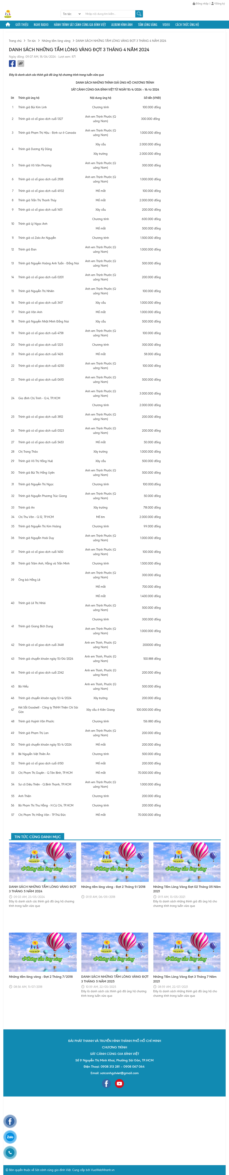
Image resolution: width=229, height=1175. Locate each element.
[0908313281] (10, 1152)
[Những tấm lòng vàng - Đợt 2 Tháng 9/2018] (115, 862)
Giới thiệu (21, 24)
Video (166, 24)
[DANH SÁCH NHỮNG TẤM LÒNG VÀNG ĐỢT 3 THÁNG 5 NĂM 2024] (43, 862)
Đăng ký (220, 3)
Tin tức (32, 40)
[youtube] (119, 1083)
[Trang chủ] (7, 25)
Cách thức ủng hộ (187, 24)
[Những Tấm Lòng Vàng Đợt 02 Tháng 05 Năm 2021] (187, 862)
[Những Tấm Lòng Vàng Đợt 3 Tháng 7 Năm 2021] (187, 952)
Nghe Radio (41, 24)
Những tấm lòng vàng (56, 40)
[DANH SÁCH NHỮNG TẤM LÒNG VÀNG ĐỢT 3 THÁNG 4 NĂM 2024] (7, 13)
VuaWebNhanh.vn (102, 1170)
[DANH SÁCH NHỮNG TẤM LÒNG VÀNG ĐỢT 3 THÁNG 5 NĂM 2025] (115, 952)
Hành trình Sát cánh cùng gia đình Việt (80, 24)
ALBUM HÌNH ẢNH (122, 24)
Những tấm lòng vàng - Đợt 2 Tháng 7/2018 (41, 977)
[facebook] (106, 1083)
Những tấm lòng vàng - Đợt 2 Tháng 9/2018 (113, 887)
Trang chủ (15, 40)
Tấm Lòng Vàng (147, 24)
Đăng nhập (202, 3)
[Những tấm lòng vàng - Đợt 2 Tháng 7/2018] (43, 952)
